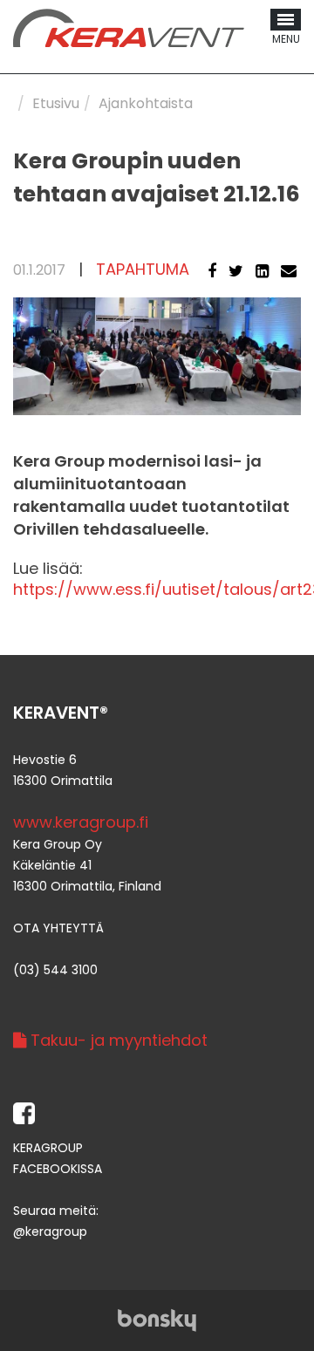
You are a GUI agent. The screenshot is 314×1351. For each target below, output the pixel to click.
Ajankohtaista (146, 103)
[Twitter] (236, 271)
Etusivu (55, 103)
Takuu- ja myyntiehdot (117, 1040)
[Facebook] (212, 271)
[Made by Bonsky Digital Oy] (157, 1319)
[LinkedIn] (262, 271)
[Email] (289, 271)
